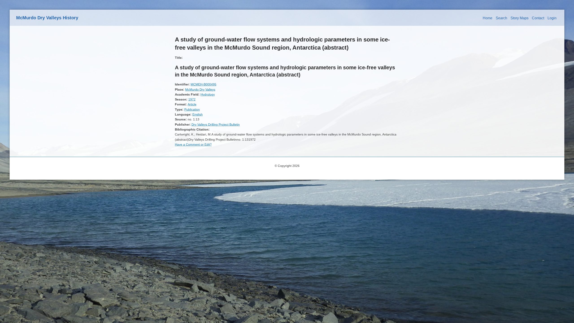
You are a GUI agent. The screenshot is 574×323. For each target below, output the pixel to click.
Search (501, 18)
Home (487, 18)
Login (552, 18)
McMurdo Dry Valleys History (47, 17)
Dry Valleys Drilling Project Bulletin (215, 124)
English (197, 114)
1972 (192, 99)
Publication (192, 109)
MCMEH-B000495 (203, 84)
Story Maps (519, 18)
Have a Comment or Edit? (193, 144)
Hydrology (207, 94)
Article (192, 104)
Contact (538, 18)
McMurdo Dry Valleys (200, 89)
